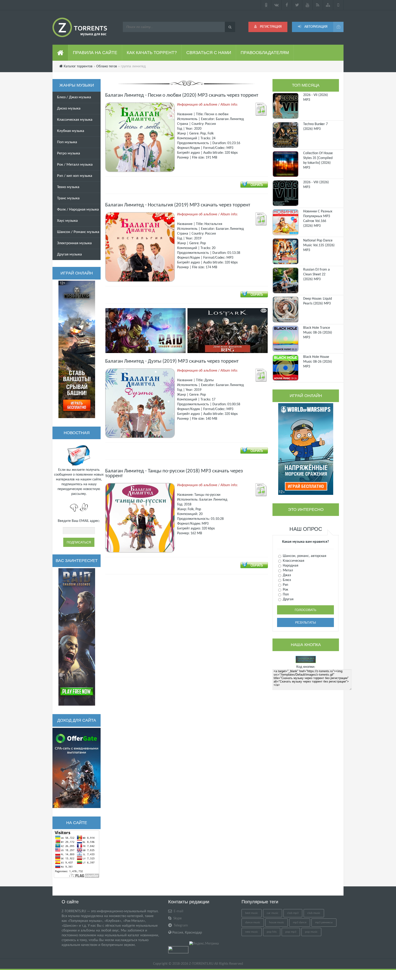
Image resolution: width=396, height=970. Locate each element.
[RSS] (318, 5)
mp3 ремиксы (324, 922)
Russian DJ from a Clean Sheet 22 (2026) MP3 (316, 274)
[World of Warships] (305, 449)
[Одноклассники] (266, 5)
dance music (252, 922)
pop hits (272, 931)
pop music (311, 931)
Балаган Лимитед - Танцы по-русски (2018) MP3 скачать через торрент (174, 474)
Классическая (293, 561)
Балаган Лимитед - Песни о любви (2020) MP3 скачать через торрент (181, 95)
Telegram (180, 925)
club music (313, 913)
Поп (285, 594)
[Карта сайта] (328, 5)
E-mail (178, 911)
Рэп (285, 585)
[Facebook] (287, 5)
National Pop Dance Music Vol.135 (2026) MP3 (319, 245)
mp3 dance (299, 922)
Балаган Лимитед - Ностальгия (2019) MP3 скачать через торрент (177, 205)
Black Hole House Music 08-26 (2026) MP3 (317, 361)
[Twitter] (297, 5)
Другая (288, 599)
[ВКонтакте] (276, 5)
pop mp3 (290, 931)
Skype (177, 918)
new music (251, 931)
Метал (287, 570)
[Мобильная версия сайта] (338, 5)
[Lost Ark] (227, 330)
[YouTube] (307, 5)
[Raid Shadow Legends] (76, 637)
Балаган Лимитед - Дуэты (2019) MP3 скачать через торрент (172, 361)
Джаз (286, 575)
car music (272, 913)
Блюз (286, 580)
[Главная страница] (60, 53)
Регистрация (270, 27)
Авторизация (315, 27)
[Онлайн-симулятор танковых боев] (76, 349)
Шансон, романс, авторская (304, 556)
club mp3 (293, 913)
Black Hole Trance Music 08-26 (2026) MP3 (317, 332)
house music (276, 922)
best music (251, 913)
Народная (290, 565)
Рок (285, 590)
